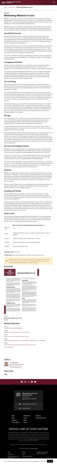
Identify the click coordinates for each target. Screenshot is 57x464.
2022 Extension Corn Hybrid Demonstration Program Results (20, 344)
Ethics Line (10, 454)
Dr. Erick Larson (14, 362)
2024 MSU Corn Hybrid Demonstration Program (16, 332)
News (25, 420)
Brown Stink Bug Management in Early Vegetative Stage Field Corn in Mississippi (25, 340)
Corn (6, 374)
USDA (23, 454)
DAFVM (24, 452)
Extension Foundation (27, 456)
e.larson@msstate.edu (15, 367)
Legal (9, 452)
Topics (13, 418)
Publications (12, 7)
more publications (9, 347)
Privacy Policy (35, 461)
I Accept (50, 461)
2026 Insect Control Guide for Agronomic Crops (16, 336)
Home (5, 7)
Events (25, 418)
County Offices (15, 422)
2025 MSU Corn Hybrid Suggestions (13, 328)
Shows (25, 422)
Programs (14, 420)
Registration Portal (41, 418)
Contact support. (34, 448)
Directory (38, 415)
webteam (24, 262)
